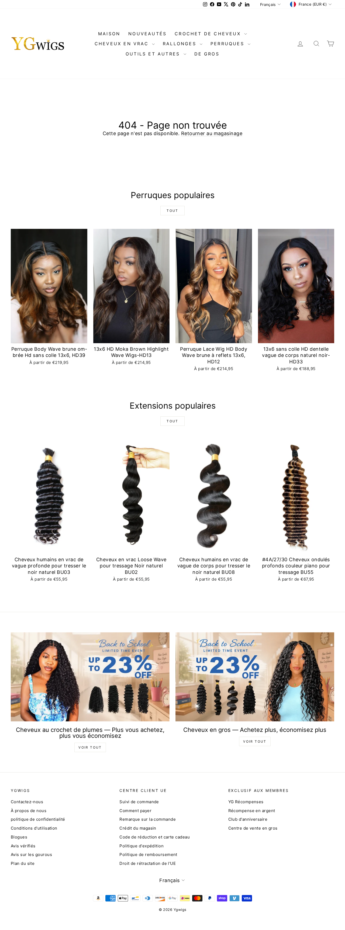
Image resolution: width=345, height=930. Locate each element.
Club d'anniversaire (248, 819)
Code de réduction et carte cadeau (154, 837)
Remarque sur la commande (147, 819)
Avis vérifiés (23, 845)
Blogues (19, 837)
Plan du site (22, 863)
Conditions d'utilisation (34, 828)
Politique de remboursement (148, 854)
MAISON (109, 33)
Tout (172, 211)
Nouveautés (147, 33)
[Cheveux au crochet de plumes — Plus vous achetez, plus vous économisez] (90, 676)
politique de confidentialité (38, 819)
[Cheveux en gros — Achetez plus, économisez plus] (254, 676)
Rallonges (180, 43)
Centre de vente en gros (253, 828)
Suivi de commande (139, 801)
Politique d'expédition (141, 845)
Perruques (228, 43)
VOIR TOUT (90, 747)
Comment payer (135, 810)
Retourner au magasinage (211, 133)
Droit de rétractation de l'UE (147, 863)
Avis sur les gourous (31, 854)
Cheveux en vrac (123, 43)
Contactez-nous (27, 801)
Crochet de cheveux (209, 33)
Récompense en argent (251, 810)
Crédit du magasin (137, 828)
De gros (206, 54)
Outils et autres (154, 54)
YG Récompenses (246, 801)
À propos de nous (28, 810)
